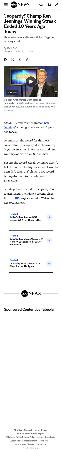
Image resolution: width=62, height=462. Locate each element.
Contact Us (41, 444)
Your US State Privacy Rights (30, 433)
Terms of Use (44, 440)
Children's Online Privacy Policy (20, 437)
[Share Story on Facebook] (5, 59)
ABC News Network (23, 430)
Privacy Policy (40, 430)
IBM (17, 198)
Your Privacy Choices (24, 444)
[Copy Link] (27, 59)
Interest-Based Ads (46, 437)
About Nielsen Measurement (23, 440)
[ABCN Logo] (20, 4)
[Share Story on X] (12, 59)
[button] (6, 4)
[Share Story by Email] (19, 59)
